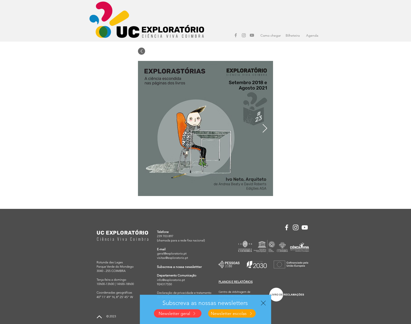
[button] (263, 303)
